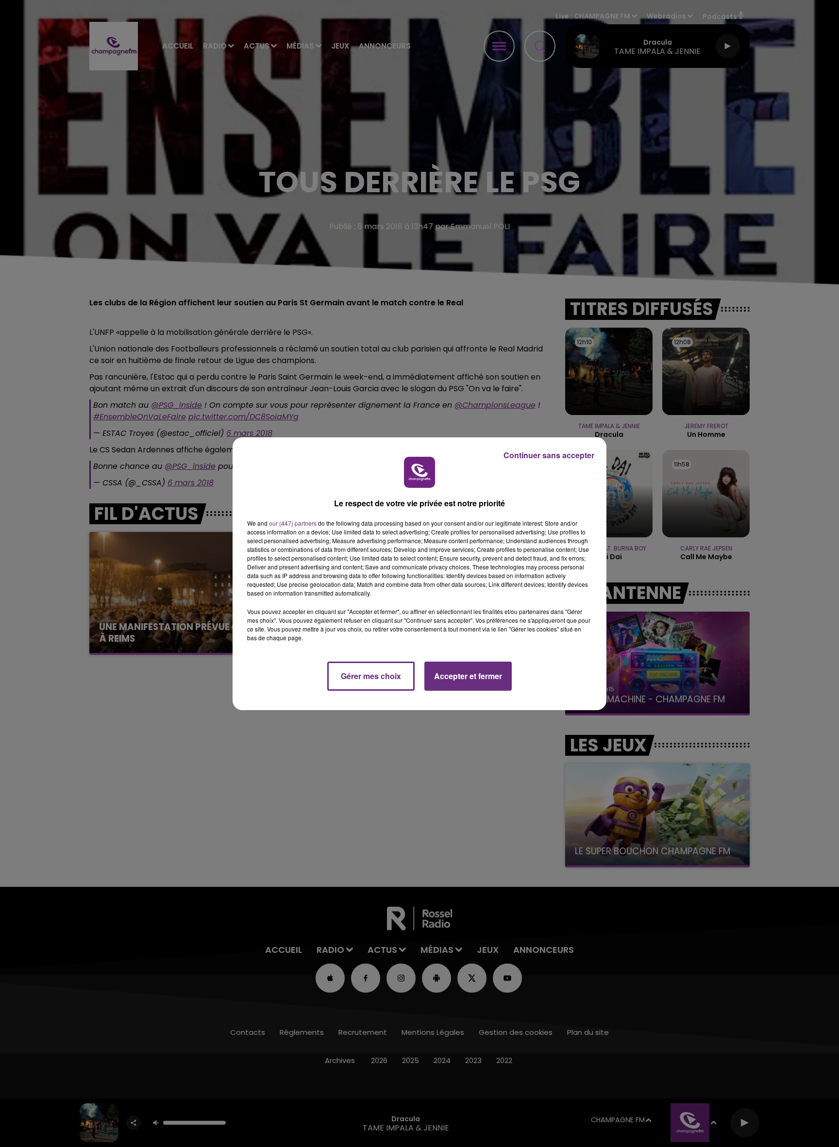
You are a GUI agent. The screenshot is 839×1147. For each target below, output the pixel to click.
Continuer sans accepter (548, 455)
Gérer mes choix (371, 676)
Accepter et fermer (468, 676)
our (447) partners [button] (293, 523)
